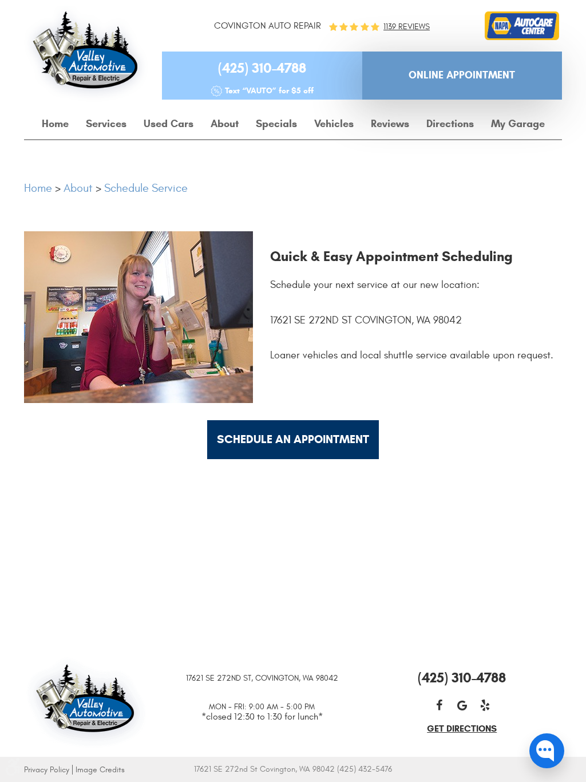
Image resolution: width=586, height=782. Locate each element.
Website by (442, 770)
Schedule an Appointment (293, 439)
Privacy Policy (46, 770)
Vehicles (334, 123)
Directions (450, 123)
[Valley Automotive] (86, 54)
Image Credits (100, 770)
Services (106, 123)
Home (55, 123)
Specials (276, 123)
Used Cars (168, 123)
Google (461, 705)
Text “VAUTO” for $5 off (269, 91)
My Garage (518, 123)
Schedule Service (146, 188)
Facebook (438, 705)
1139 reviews (406, 27)
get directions (462, 728)
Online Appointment (462, 75)
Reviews (390, 123)
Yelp (484, 705)
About (225, 123)
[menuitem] (55, 124)
